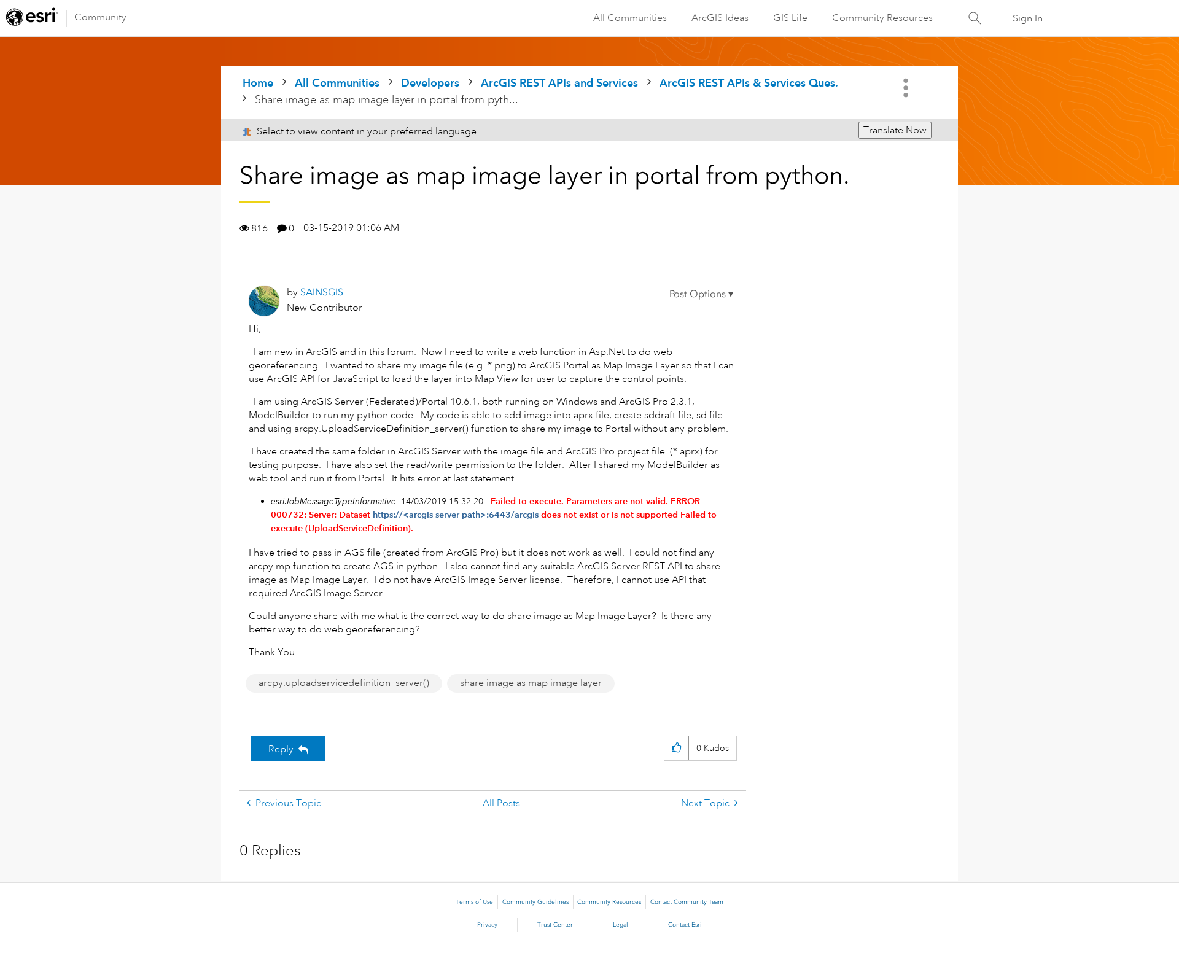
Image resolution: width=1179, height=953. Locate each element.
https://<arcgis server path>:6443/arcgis (456, 514)
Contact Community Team (686, 902)
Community (100, 17)
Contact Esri (685, 924)
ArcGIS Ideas (720, 18)
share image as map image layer (531, 683)
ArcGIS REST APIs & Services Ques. (749, 82)
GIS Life (790, 18)
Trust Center (555, 924)
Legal (620, 924)
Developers (430, 82)
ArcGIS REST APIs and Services (559, 82)
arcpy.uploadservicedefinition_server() (344, 683)
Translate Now (895, 130)
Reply (281, 749)
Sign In (1028, 18)
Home (258, 82)
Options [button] (907, 87)
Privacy (487, 924)
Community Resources (882, 18)
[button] (701, 294)
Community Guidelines (535, 902)
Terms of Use (474, 902)
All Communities (630, 18)
